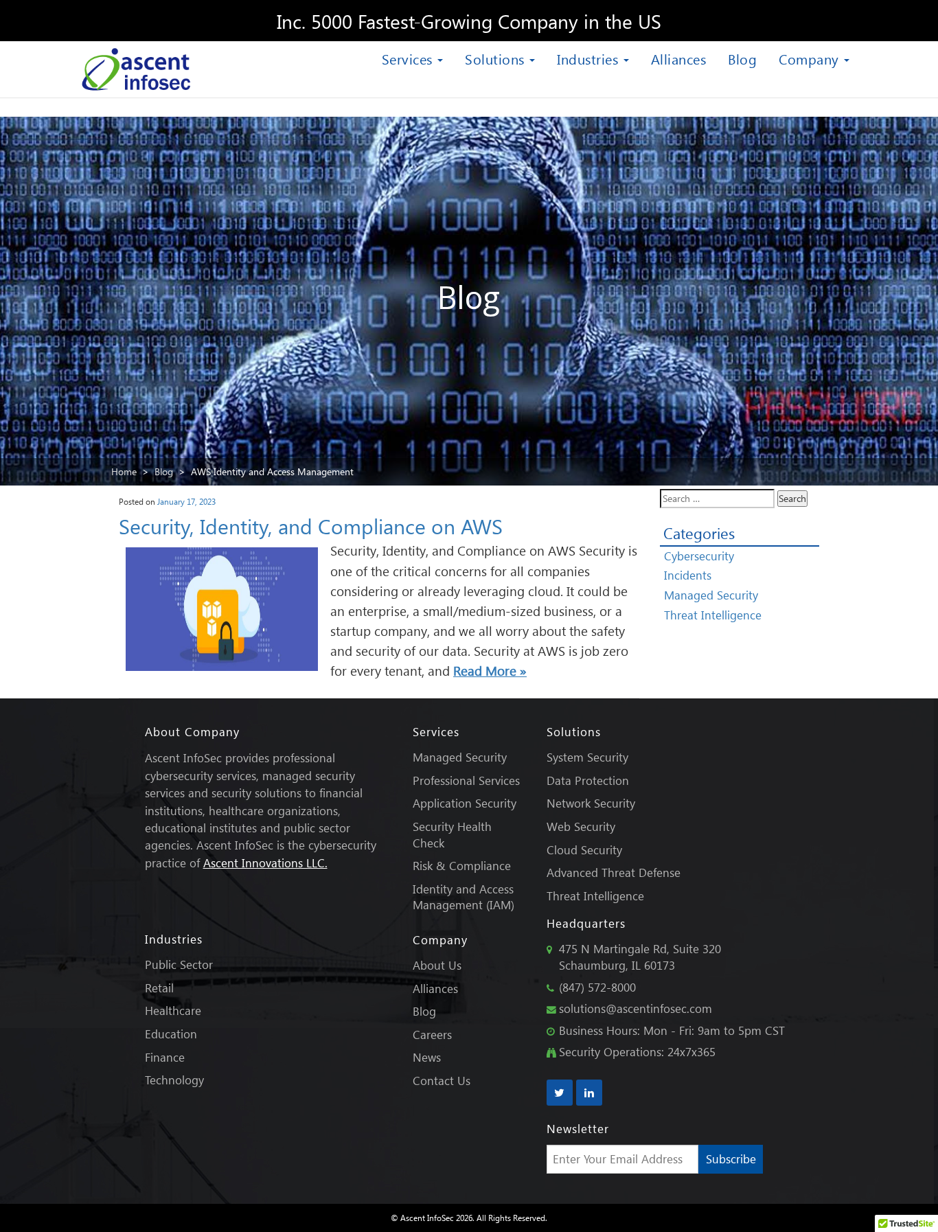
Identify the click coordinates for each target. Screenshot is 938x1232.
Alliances (679, 58)
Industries (589, 58)
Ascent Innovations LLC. (265, 863)
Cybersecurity (699, 556)
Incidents (687, 575)
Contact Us (441, 1080)
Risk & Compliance (462, 866)
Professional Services (466, 780)
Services (409, 58)
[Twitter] (560, 1093)
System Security (587, 757)
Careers (432, 1034)
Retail (159, 988)
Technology (174, 1080)
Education (171, 1034)
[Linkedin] (589, 1093)
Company (811, 58)
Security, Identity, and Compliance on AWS (311, 526)
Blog (742, 58)
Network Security (591, 803)
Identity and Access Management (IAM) (463, 897)
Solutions (496, 58)
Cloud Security (584, 850)
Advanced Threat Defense (613, 872)
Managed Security (711, 595)
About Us (437, 965)
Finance (165, 1057)
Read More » (490, 670)
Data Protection (588, 780)
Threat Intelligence (713, 615)
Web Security (581, 826)
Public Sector (179, 964)
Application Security (464, 803)
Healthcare (173, 1010)
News (427, 1057)
